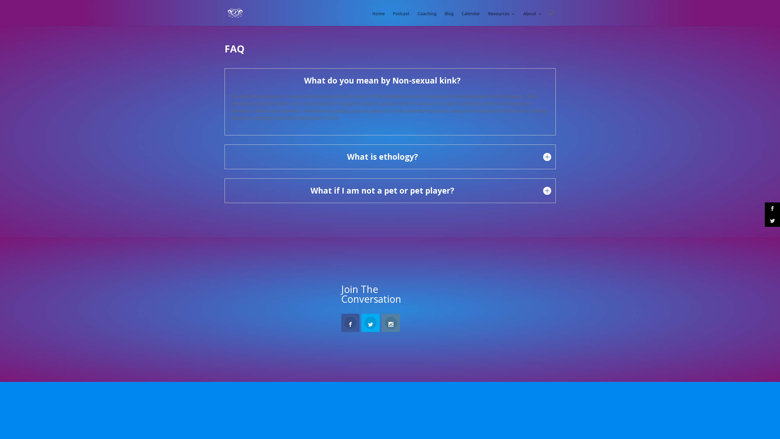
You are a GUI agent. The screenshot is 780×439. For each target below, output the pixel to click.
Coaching (427, 14)
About (529, 14)
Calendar (471, 14)
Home (378, 14)
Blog (449, 14)
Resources (498, 14)
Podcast (401, 14)
